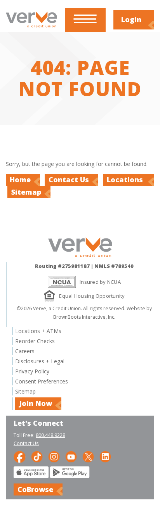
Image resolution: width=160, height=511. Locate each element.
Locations (126, 179)
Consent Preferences (41, 381)
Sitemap (26, 192)
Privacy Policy (32, 371)
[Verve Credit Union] (31, 27)
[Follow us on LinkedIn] (105, 456)
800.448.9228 (50, 435)
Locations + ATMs (38, 331)
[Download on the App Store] (31, 476)
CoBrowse (35, 489)
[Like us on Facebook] (20, 456)
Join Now (35, 403)
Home (20, 179)
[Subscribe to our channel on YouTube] (71, 456)
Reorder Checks (35, 341)
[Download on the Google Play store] (70, 476)
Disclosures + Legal (39, 361)
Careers (25, 351)
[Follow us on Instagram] (54, 456)
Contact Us (69, 179)
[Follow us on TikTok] (37, 456)
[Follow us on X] (88, 456)
